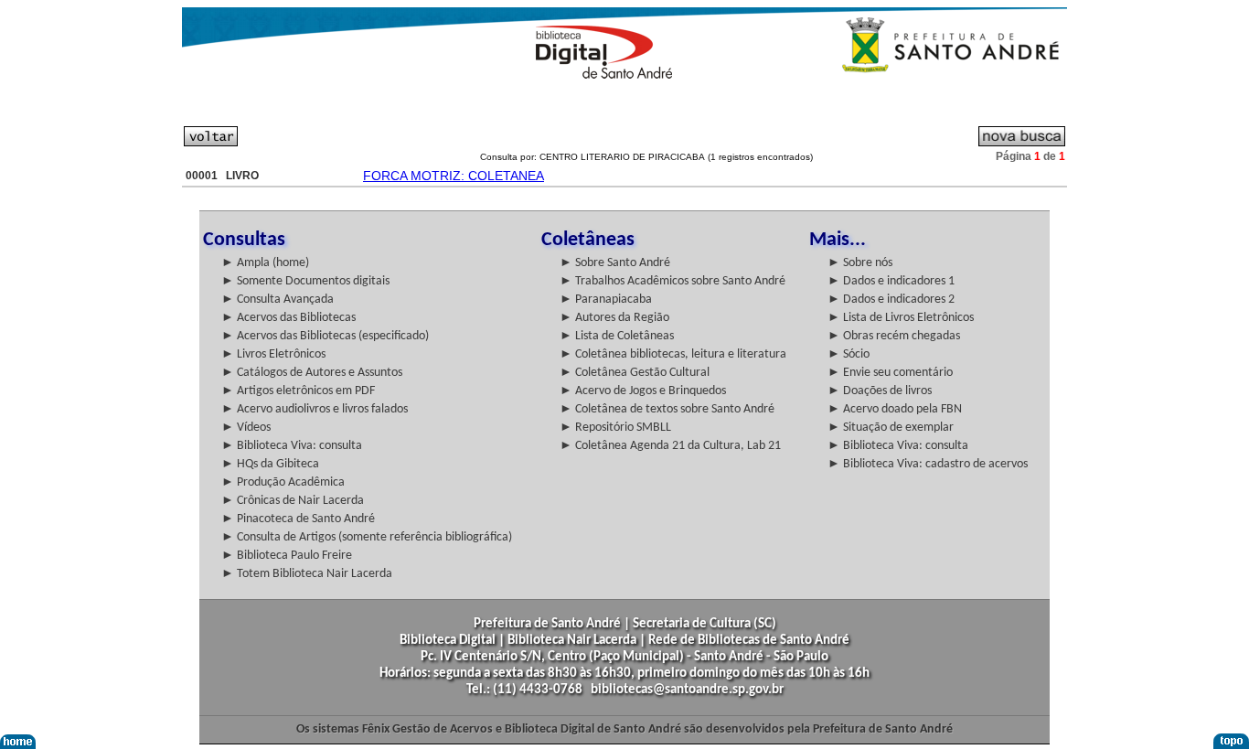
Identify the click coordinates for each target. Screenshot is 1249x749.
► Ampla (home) (265, 263)
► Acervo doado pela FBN (894, 409)
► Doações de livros (879, 391)
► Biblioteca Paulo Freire (286, 555)
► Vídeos (246, 427)
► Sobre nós (859, 263)
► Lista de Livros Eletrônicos (900, 318)
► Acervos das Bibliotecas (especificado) (325, 336)
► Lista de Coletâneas (617, 336)
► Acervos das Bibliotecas (288, 318)
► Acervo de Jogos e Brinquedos (643, 391)
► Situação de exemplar (890, 427)
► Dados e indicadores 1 (891, 281)
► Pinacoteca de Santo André (298, 519)
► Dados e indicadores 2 (891, 299)
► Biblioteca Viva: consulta (291, 446)
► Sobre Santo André (615, 263)
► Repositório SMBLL (615, 427)
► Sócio (848, 354)
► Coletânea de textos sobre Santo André (667, 409)
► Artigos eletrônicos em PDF (298, 391)
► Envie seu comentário (890, 373)
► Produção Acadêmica (283, 482)
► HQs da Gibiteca (270, 464)
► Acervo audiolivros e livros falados (314, 409)
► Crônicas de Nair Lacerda (292, 501)
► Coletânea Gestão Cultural (635, 373)
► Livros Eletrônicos (273, 354)
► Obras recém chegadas (893, 336)
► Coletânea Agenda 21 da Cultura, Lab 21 (670, 446)
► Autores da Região (614, 318)
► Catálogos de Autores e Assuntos (311, 373)
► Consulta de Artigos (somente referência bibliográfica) (366, 537)
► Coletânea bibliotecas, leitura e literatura (673, 354)
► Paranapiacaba (606, 299)
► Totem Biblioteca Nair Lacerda (306, 574)
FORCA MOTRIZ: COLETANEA (453, 175)
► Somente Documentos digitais (305, 281)
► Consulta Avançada (277, 299)
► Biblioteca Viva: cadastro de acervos (927, 464)
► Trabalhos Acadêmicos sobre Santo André (672, 281)
